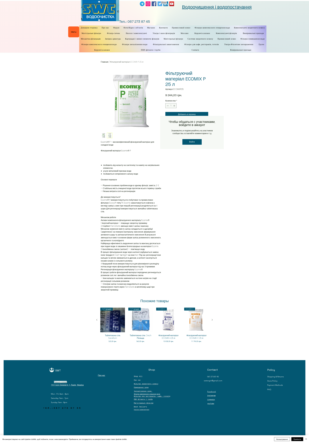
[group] (154, 326)
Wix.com (197, 384)
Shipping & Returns (275, 376)
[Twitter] (160, 3)
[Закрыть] (306, 439)
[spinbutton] (171, 105)
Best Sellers (140, 407)
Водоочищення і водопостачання (217, 7)
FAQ (269, 389)
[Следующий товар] (212, 319)
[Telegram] (142, 3)
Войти (192, 141)
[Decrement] (167, 105)
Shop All (138, 376)
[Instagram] (148, 3)
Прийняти (297, 439)
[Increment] (174, 105)
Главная (104, 62)
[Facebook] (154, 3)
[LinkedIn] (165, 3)
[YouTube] (171, 3)
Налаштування (282, 439)
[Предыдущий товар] (96, 319)
